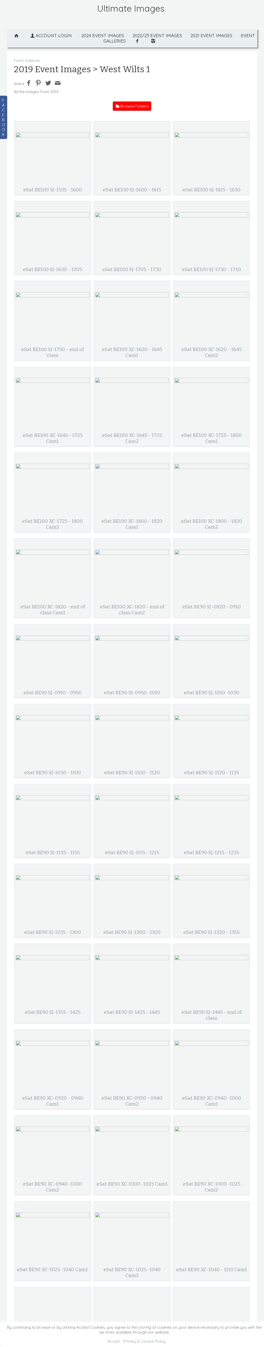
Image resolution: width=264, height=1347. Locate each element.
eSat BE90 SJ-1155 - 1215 (132, 852)
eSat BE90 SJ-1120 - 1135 (211, 772)
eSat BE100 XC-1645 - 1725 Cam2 (132, 438)
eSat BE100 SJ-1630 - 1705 (52, 269)
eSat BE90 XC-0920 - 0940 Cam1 (52, 1101)
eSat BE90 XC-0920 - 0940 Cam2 (132, 1101)
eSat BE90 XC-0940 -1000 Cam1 (211, 1101)
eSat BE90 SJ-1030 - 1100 (52, 772)
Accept (114, 1341)
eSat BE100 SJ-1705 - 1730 (131, 269)
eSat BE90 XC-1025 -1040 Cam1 (52, 1269)
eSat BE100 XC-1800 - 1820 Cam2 (211, 524)
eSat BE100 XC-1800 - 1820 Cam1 (131, 524)
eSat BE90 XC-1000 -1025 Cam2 (211, 1187)
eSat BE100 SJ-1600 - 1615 (132, 190)
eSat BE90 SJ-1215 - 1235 (211, 852)
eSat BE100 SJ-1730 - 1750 (211, 269)
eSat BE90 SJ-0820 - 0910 (211, 607)
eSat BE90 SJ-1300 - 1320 (132, 932)
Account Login (54, 35)
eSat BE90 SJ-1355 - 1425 (52, 1012)
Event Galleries (27, 60)
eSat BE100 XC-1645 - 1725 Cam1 (52, 438)
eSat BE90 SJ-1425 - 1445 (132, 1012)
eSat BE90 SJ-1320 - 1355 (211, 932)
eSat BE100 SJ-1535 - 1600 (52, 190)
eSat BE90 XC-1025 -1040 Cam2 (132, 1272)
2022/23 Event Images (157, 35)
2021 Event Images (211, 35)
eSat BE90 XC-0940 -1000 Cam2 (52, 1187)
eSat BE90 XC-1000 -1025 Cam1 (132, 1184)
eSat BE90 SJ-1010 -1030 (211, 693)
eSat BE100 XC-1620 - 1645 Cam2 (211, 352)
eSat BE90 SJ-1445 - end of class (212, 1015)
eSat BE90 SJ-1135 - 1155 (53, 852)
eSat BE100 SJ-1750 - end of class (52, 352)
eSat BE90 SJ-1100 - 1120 (132, 772)
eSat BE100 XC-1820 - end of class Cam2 (132, 610)
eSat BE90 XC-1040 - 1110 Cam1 (211, 1269)
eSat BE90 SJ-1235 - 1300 (52, 932)
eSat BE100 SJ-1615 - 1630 (212, 190)
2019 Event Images (52, 69)
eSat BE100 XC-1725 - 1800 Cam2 (52, 524)
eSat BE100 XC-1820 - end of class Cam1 (52, 610)
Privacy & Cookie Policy (144, 1341)
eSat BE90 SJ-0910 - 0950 (52, 693)
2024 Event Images (102, 35)
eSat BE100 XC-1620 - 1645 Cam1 (132, 352)
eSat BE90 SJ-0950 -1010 (132, 693)
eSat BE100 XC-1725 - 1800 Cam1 (211, 438)
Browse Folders (134, 106)
